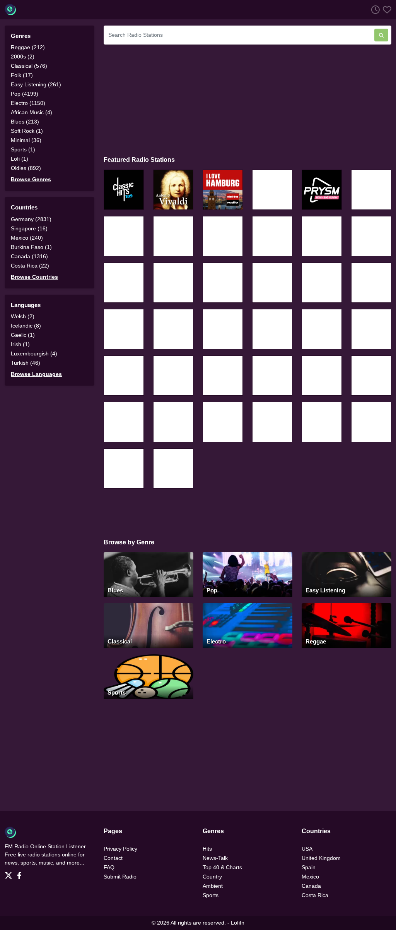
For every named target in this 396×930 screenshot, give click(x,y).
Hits (207, 849)
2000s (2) (22, 56)
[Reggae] (346, 625)
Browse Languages (36, 374)
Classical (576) (29, 66)
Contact (113, 858)
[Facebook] (20, 873)
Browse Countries (34, 277)
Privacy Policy (120, 849)
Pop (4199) (24, 94)
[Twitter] (10, 873)
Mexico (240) (27, 238)
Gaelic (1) (23, 335)
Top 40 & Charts (222, 867)
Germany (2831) (31, 219)
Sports (210, 895)
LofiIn (237, 923)
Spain (309, 867)
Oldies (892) (26, 168)
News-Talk (215, 858)
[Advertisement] (247, 99)
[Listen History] (374, 9)
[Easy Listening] (346, 574)
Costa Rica (315, 895)
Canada (311, 886)
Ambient (213, 886)
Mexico (310, 876)
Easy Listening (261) (36, 84)
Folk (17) (22, 75)
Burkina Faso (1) (31, 247)
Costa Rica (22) (30, 266)
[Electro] (247, 625)
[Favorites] (385, 9)
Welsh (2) (22, 316)
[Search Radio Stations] (381, 35)
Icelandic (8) (26, 326)
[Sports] (148, 676)
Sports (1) (23, 149)
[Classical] (148, 625)
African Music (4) (31, 112)
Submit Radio (120, 876)
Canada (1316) (29, 256)
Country (212, 876)
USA (307, 849)
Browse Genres (31, 179)
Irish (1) (20, 344)
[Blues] (148, 574)
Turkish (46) (25, 363)
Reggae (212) (28, 47)
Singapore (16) (29, 228)
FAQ (109, 867)
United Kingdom (321, 858)
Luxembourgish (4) (34, 353)
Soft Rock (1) (27, 131)
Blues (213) (25, 121)
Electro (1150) (28, 103)
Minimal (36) (26, 140)
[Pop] (247, 574)
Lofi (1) (19, 159)
